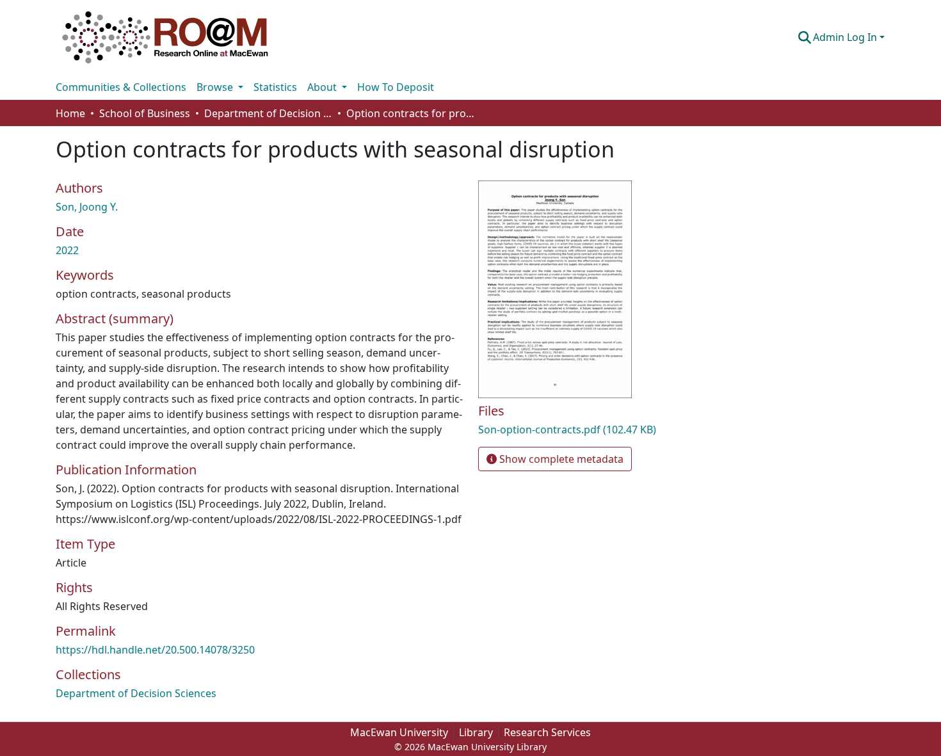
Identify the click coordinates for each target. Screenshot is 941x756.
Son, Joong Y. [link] (87, 207)
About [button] (323, 87)
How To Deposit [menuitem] (395, 87)
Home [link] (70, 113)
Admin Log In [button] (846, 37)
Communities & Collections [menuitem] (121, 87)
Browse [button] (216, 87)
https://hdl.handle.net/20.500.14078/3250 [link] (155, 650)
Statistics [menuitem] (275, 87)
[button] (165, 37)
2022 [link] (67, 250)
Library (476, 732)
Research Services (547, 732)
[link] (611, 429)
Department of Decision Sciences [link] (268, 113)
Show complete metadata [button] (560, 459)
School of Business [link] (144, 113)
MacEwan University (399, 732)
